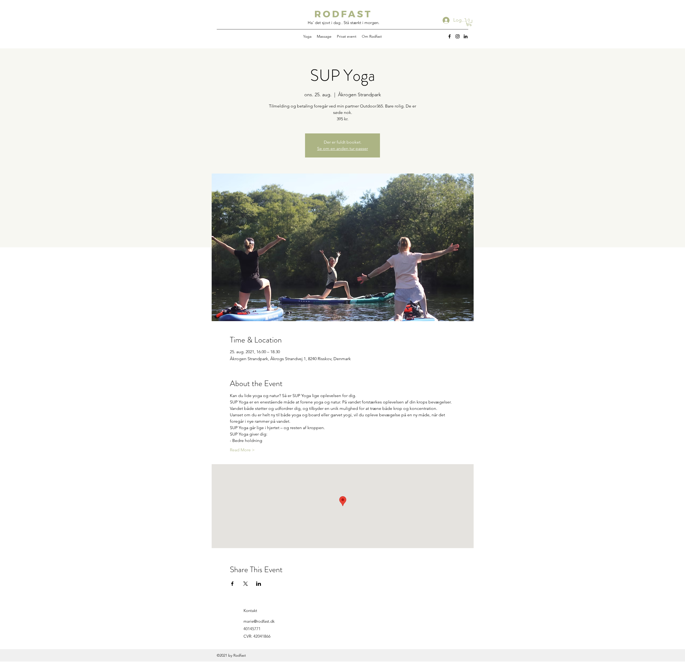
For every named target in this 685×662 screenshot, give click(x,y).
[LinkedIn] (465, 36)
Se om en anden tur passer (342, 148)
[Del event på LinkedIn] (258, 584)
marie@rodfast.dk (259, 621)
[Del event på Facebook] (232, 584)
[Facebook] (449, 36)
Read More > (242, 449)
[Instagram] (457, 36)
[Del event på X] (245, 584)
